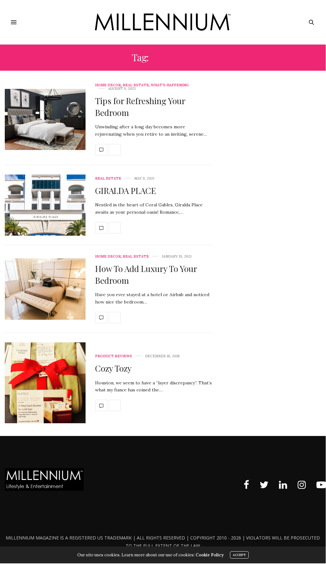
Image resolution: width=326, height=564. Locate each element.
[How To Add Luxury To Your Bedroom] (45, 289)
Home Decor (108, 85)
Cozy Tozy (113, 368)
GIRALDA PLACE (125, 190)
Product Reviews (113, 356)
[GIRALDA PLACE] (45, 205)
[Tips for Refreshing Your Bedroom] (45, 119)
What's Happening (170, 85)
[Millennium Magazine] (163, 22)
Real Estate (136, 85)
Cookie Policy (210, 555)
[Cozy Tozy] (45, 382)
